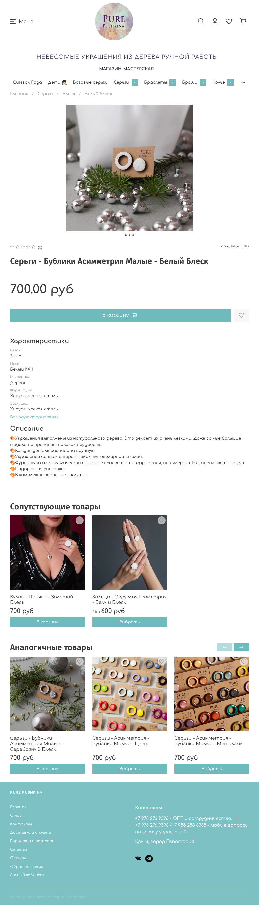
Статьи (18, 849)
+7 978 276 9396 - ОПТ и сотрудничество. (183, 818)
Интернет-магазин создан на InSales (48, 897)
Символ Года (27, 82)
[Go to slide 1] (126, 235)
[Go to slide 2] (129, 235)
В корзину (47, 622)
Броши (189, 82)
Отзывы (18, 858)
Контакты (21, 824)
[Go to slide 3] (133, 235)
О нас (16, 815)
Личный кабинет (27, 875)
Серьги (121, 82)
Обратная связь (26, 867)
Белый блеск (98, 94)
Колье (218, 82)
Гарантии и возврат (31, 841)
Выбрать (129, 622)
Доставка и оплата (30, 832)
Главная (19, 94)
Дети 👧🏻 (57, 82)
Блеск (68, 94)
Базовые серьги (90, 82)
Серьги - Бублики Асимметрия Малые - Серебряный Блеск (36, 743)
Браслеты (155, 82)
